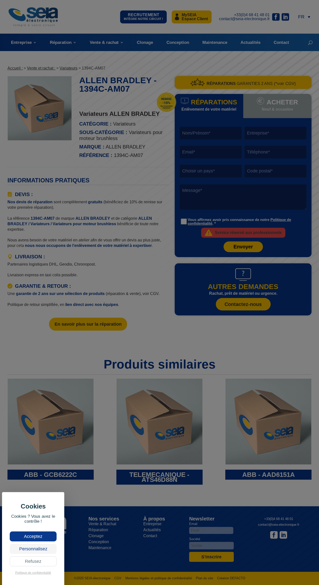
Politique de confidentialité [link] (33, 573)
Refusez (33, 561)
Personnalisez (33, 548)
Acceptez (33, 536)
